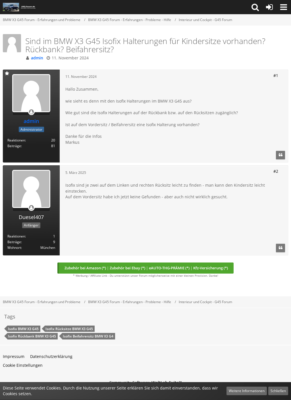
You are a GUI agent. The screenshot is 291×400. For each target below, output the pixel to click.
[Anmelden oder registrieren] (269, 7)
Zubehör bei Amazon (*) (85, 267)
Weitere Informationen (247, 390)
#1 (275, 75)
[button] (255, 7)
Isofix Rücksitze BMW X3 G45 (69, 328)
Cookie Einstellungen (23, 365)
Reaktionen (16, 140)
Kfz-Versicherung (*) (210, 267)
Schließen (278, 390)
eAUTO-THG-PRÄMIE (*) (169, 267)
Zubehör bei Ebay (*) (127, 267)
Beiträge (14, 145)
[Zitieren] (280, 155)
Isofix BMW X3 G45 (23, 328)
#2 (275, 171)
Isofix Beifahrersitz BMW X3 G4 (88, 336)
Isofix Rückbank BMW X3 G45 (32, 336)
